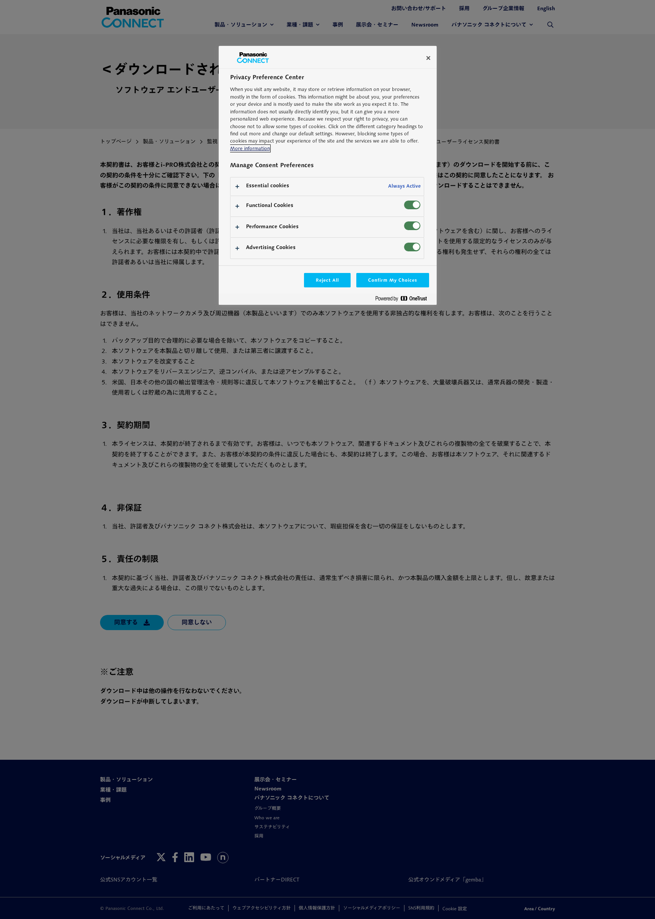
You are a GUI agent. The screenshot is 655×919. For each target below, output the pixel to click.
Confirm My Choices (392, 280)
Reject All (327, 280)
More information (250, 148)
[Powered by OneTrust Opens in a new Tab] (404, 300)
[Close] (428, 58)
